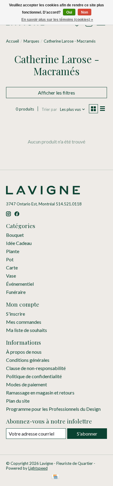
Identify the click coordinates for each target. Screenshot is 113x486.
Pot (10, 259)
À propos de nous (24, 352)
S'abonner (87, 433)
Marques (31, 41)
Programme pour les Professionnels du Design (53, 409)
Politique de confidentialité (34, 376)
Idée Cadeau (19, 243)
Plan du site (18, 401)
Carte (12, 267)
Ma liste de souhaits (26, 330)
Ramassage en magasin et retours (40, 392)
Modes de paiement (26, 384)
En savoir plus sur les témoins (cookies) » (57, 20)
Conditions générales (27, 360)
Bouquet (15, 235)
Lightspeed (38, 468)
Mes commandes (23, 322)
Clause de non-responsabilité (36, 368)
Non (84, 12)
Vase (11, 275)
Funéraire (16, 292)
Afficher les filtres (56, 92)
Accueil (12, 41)
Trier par (49, 109)
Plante (12, 251)
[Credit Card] (55, 477)
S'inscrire (15, 314)
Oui (69, 12)
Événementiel (20, 284)
